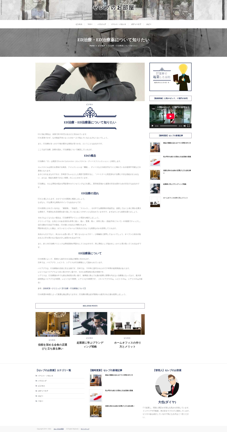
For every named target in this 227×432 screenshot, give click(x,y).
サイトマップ (85, 429)
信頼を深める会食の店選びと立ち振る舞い (177, 171)
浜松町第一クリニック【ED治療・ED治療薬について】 (64, 288)
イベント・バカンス (118, 24)
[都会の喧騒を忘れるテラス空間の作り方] (155, 147)
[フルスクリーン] (188, 126)
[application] (170, 116)
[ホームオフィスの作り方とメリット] (155, 202)
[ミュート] (184, 126)
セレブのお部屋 (59, 429)
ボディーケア (136, 24)
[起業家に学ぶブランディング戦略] (155, 188)
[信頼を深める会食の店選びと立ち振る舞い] (155, 175)
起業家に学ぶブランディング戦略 (174, 184)
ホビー (148, 24)
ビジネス (79, 24)
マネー (89, 24)
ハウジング (102, 24)
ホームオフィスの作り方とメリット (175, 198)
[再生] (152, 126)
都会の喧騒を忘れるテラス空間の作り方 (177, 143)
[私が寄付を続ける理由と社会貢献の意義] (155, 161)
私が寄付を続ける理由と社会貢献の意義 (177, 157)
